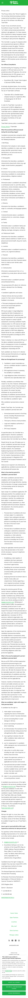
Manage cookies (14, 935)
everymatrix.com (14, 945)
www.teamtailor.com (7, 808)
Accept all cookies (14, 982)
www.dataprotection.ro (7, 897)
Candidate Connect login (14, 954)
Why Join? (14, 926)
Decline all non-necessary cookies (14, 987)
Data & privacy (14, 930)
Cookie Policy (8, 971)
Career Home (14, 913)
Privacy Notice (5, 127)
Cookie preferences (14, 993)
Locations (14, 922)
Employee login (14, 952)
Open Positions (14, 917)
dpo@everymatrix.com (7, 602)
